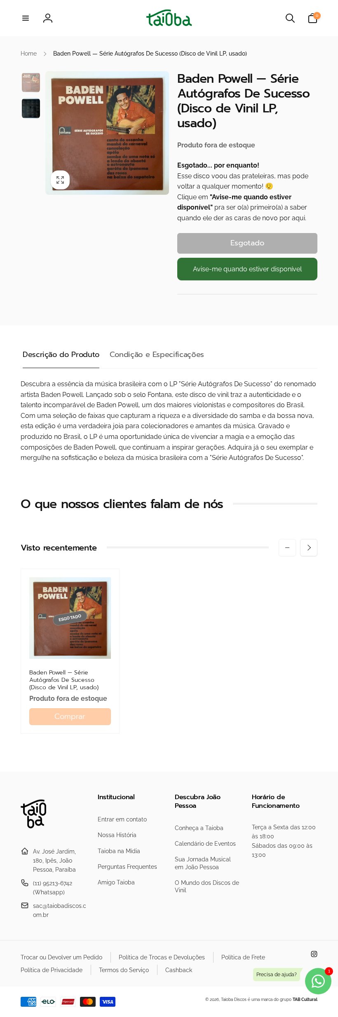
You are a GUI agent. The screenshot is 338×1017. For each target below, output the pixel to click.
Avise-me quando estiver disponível (247, 269)
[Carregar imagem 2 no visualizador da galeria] (31, 108)
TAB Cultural (305, 999)
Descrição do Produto (61, 354)
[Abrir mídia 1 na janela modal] (107, 133)
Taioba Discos (233, 999)
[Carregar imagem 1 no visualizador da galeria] (31, 82)
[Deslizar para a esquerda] (287, 547)
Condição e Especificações (157, 354)
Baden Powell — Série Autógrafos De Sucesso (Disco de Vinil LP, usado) (64, 680)
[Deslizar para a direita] (308, 547)
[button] (25, 18)
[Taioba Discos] (38, 831)
